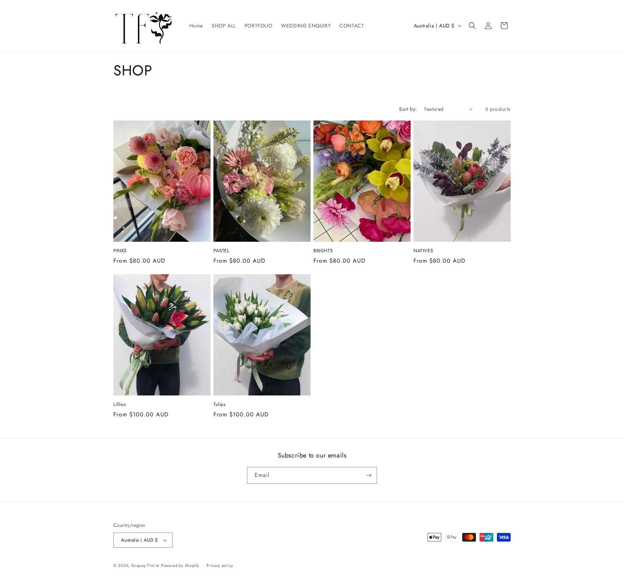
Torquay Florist (145, 565)
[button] (472, 26)
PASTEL (221, 251)
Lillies (119, 405)
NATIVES (423, 251)
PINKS (120, 251)
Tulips (219, 405)
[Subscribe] (369, 475)
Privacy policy (220, 565)
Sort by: (408, 109)
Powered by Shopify (180, 565)
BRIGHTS (323, 251)
